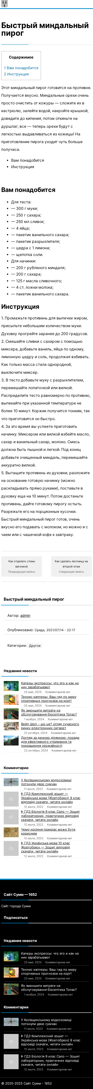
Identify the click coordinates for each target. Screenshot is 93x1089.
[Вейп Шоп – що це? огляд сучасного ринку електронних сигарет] (11, 726)
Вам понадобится (21, 68)
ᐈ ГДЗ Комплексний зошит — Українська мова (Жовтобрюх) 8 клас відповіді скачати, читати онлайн (50, 798)
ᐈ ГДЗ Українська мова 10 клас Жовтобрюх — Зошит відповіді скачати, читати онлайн (45, 847)
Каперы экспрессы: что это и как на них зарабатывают (50, 685)
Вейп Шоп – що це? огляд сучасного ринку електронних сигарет (50, 726)
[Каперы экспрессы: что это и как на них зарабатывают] (11, 686)
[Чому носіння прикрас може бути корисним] (11, 832)
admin (25, 615)
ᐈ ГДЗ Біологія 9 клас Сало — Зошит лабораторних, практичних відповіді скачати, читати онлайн (50, 815)
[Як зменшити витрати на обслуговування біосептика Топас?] (11, 713)
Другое (34, 646)
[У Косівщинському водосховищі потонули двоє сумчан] (11, 782)
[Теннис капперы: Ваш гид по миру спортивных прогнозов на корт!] (11, 700)
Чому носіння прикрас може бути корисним (48, 831)
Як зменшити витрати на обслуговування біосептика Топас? (49, 712)
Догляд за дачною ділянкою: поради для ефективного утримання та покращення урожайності (50, 741)
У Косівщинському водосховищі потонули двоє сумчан (46, 782)
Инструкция (16, 74)
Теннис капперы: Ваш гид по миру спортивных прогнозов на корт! (48, 699)
